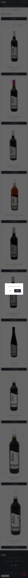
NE (10, 290)
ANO (17, 290)
